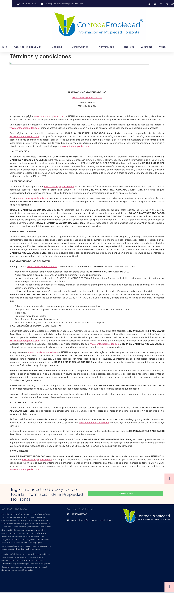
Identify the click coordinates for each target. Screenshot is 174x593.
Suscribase (146, 47)
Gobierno (57, 47)
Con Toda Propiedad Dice (28, 47)
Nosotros (129, 47)
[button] (149, 4)
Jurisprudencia (80, 47)
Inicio (4, 47)
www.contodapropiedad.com (49, 116)
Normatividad (106, 47)
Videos (163, 47)
